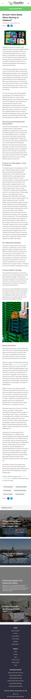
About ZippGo (16, 630)
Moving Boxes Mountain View (16, 680)
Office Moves (15, 638)
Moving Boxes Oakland (21, 486)
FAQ (15, 651)
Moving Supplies (7, 490)
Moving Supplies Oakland (20, 490)
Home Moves (15, 636)
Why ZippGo (15, 644)
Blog (15, 665)
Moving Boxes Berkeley (15, 683)
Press (15, 657)
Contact (15, 654)
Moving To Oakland (8, 494)
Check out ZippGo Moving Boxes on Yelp (15, 690)
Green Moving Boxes (8, 486)
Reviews (15, 641)
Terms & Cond (15, 659)
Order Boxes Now (15, 8)
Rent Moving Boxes (20, 494)
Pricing (15, 633)
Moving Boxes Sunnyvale (15, 686)
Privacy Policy (15, 662)
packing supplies (17, 364)
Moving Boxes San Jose (15, 678)
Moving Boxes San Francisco (15, 672)
